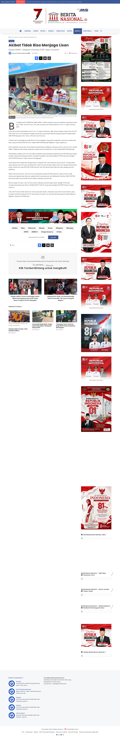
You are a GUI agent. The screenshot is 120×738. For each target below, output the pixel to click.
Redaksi (36, 732)
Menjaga (70, 228)
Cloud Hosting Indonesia (23, 689)
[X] (41, 58)
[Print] (49, 58)
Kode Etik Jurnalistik (61, 732)
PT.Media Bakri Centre (72, 729)
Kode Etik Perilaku (73, 732)
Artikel (69, 31)
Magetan (60, 228)
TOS (23, 732)
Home (11, 37)
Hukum (35, 31)
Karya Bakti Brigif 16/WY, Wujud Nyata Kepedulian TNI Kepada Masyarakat (42, 325)
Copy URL (53, 237)
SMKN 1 (35, 232)
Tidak (59, 232)
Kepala (42, 228)
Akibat (15, 228)
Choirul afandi (20, 713)
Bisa (23, 228)
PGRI (26, 232)
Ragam (50, 31)
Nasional (28, 31)
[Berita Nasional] (60, 16)
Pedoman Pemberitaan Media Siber (88, 732)
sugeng (18, 697)
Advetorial (87, 31)
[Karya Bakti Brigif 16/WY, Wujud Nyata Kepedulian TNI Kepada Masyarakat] (42, 316)
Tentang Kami (29, 732)
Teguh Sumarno (47, 232)
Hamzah (18, 681)
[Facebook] (36, 58)
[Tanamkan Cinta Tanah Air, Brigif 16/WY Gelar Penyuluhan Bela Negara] (66, 316)
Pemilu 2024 (60, 31)
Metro (42, 31)
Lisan (50, 228)
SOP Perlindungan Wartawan (47, 732)
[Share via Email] (45, 58)
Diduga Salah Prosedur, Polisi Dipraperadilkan (18, 330)
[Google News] (38, 265)
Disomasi (32, 228)
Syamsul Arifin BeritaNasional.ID (20, 53)
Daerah (77, 31)
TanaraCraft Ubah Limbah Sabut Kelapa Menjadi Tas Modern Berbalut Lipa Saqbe (48, 1)
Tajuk (96, 31)
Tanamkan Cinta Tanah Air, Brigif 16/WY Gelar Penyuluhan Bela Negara (65, 325)
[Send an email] (29, 53)
